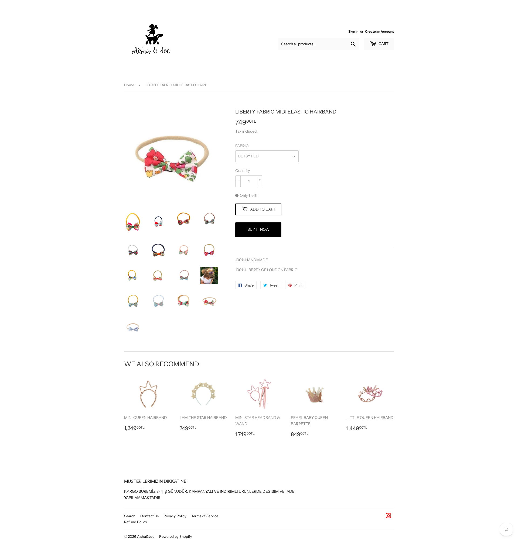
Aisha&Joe (145, 536)
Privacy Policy (174, 516)
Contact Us (149, 516)
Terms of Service (204, 516)
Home (129, 85)
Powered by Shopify (175, 536)
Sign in (353, 31)
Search (129, 516)
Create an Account (379, 31)
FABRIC (241, 145)
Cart (383, 43)
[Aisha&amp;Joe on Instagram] (388, 516)
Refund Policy (135, 522)
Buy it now (258, 229)
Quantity (242, 170)
